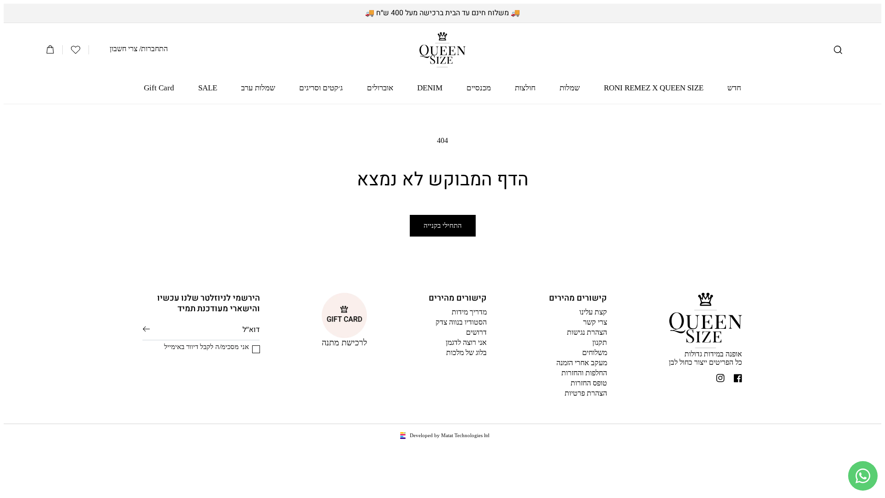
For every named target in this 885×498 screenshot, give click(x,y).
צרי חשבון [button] (123, 49)
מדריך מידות (469, 312)
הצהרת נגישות (587, 332)
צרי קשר (595, 322)
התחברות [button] (154, 49)
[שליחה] (146, 329)
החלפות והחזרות (584, 373)
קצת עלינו (593, 312)
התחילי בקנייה (443, 225)
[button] (838, 50)
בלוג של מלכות (466, 352)
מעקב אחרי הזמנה (581, 363)
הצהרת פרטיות (586, 393)
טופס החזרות (589, 383)
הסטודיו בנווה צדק (461, 322)
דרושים (476, 332)
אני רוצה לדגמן (466, 342)
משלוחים (594, 352)
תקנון (599, 342)
